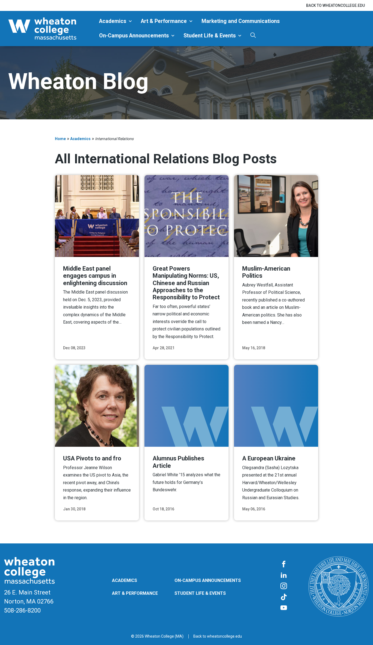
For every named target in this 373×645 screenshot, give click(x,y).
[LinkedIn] (283, 575)
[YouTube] (283, 608)
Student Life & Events (209, 35)
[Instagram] (283, 586)
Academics (112, 21)
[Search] (253, 35)
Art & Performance (164, 21)
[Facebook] (283, 564)
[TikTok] (283, 597)
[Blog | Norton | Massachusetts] (51, 28)
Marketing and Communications (241, 21)
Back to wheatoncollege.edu (335, 5)
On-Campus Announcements (134, 35)
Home (60, 139)
